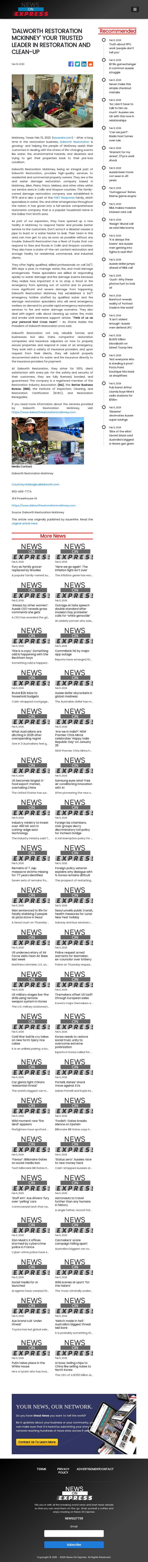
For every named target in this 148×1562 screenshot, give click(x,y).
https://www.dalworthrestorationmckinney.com (44, 412)
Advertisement (88, 1469)
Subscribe (74, 1545)
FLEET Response (64, 198)
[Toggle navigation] (135, 9)
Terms (41, 1469)
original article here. (25, 523)
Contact (106, 1469)
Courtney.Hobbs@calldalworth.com (35, 484)
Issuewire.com (62, 137)
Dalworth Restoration (75, 142)
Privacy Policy (63, 1471)
